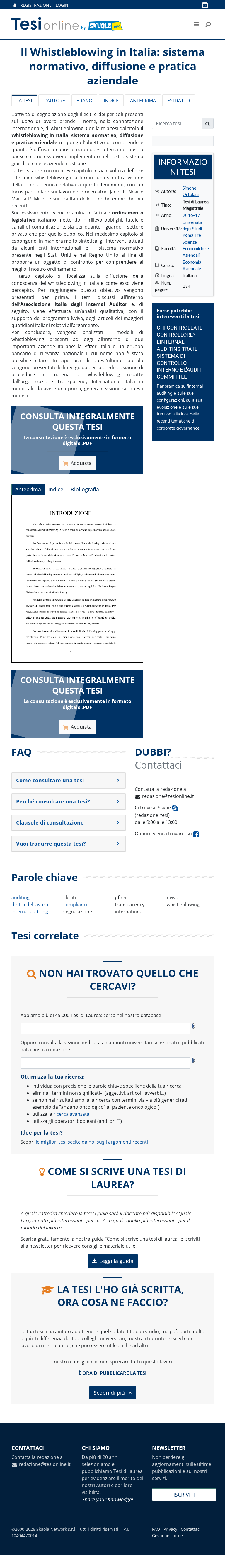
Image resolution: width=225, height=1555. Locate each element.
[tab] (68, 780)
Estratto (178, 100)
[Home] (67, 24)
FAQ (156, 1529)
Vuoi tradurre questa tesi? (51, 843)
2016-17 (191, 215)
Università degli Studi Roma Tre (192, 228)
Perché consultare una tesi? (53, 801)
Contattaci (191, 1529)
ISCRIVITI (184, 1494)
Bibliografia (85, 489)
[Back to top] (214, 1544)
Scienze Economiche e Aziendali (196, 248)
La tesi (24, 100)
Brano (84, 100)
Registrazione (36, 5)
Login (62, 5)
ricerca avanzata (71, 1114)
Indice (111, 100)
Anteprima (143, 100)
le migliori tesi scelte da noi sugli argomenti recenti (92, 1142)
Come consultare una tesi (50, 780)
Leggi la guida (116, 1260)
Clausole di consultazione (50, 822)
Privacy (170, 1529)
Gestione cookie (167, 1535)
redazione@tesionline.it (168, 796)
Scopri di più (110, 1392)
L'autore (54, 100)
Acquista (81, 462)
